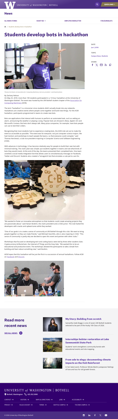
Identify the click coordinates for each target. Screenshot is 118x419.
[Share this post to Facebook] (93, 65)
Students (105, 56)
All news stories (10, 21)
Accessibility (77, 400)
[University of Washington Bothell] (31, 5)
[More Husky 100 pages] (45, 21)
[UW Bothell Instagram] (83, 415)
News (8, 13)
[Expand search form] (97, 4)
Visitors (23, 400)
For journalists (106, 21)
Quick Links (108, 4)
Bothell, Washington (15, 394)
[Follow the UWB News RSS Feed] (106, 65)
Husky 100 (40, 21)
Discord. (21, 257)
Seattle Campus (59, 405)
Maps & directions (43, 400)
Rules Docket (25, 405)
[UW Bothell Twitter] (100, 415)
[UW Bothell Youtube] (106, 415)
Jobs (61, 400)
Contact (7, 400)
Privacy (7, 405)
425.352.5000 (32, 394)
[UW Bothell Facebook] (95, 415)
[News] (5, 26)
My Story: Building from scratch (83, 318)
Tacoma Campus (81, 405)
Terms (41, 405)
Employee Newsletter (73, 21)
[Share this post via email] (102, 65)
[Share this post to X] (98, 65)
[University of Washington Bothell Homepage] (55, 390)
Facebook (10, 257)
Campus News (96, 56)
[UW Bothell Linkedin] (89, 415)
